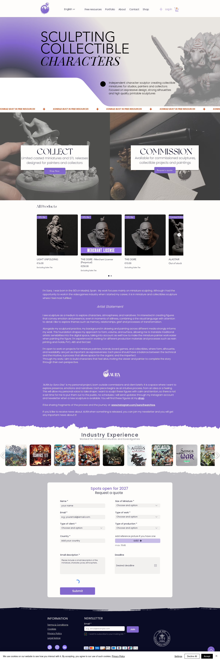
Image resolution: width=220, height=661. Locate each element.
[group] (110, 243)
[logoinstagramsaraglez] (57, 647)
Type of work (122, 512)
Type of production (125, 524)
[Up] (211, 650)
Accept (207, 656)
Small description (69, 555)
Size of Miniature (123, 501)
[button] (176, 9)
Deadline (119, 555)
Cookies (51, 628)
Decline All (192, 656)
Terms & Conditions (57, 624)
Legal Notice (53, 638)
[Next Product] (179, 235)
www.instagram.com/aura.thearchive (133, 405)
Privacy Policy (54, 633)
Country (64, 536)
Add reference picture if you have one (135, 536)
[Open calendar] (155, 565)
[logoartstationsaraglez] (49, 647)
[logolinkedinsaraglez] (64, 647)
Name (63, 501)
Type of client (67, 524)
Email (63, 512)
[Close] (216, 656)
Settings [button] (178, 656)
